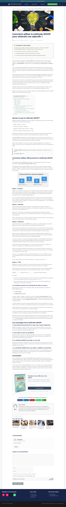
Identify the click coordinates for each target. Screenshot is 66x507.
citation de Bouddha (24, 307)
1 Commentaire (32, 40)
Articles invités (34, 495)
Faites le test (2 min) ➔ (41, 1)
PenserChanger (16, 4)
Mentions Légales (45, 503)
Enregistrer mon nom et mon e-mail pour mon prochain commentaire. (25, 473)
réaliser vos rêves (49, 342)
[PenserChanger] (9, 4)
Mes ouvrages (33, 494)
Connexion (60, 4)
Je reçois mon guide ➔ (39, 388)
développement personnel (41, 229)
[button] (62, 4)
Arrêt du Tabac (52, 494)
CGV (50, 503)
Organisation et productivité (18, 416)
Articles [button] (26, 4)
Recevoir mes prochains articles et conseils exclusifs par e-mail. (24, 475)
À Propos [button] (42, 4)
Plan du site (33, 497)
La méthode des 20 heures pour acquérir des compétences (41, 427)
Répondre (16, 446)
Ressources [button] (34, 4)
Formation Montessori (54, 495)
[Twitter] (16, 409)
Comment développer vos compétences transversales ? (24, 427)
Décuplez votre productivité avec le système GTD (49, 427)
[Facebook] (14, 409)
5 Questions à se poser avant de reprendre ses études (33, 427)
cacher (27, 96)
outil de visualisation (26, 303)
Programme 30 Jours (52, 4)
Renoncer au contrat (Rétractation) (57, 503)
